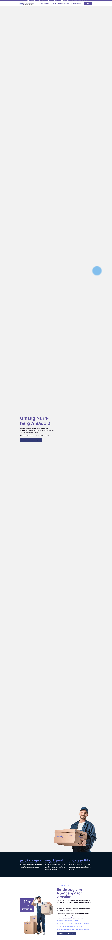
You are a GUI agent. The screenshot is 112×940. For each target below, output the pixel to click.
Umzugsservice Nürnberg (64, 3)
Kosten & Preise (77, 3)
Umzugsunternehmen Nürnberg (46, 3)
